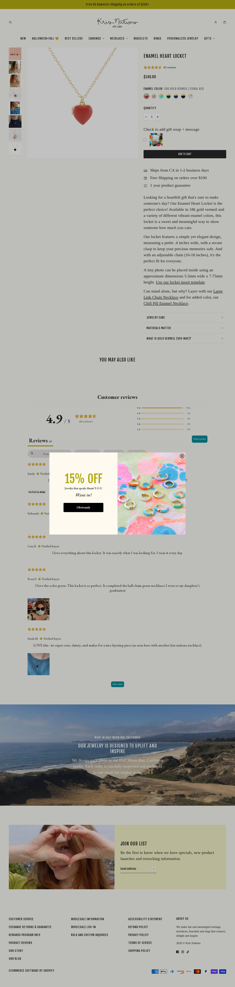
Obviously (83, 507)
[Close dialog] (182, 456)
